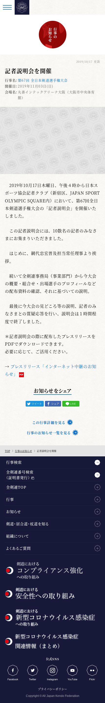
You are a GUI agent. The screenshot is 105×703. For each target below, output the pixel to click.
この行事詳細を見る (48, 422)
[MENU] (7, 7)
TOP (7, 451)
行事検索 (14, 462)
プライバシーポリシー (52, 689)
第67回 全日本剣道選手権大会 (43, 80)
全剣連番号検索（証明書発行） (19, 474)
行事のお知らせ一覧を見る (49, 432)
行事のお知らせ (23, 451)
